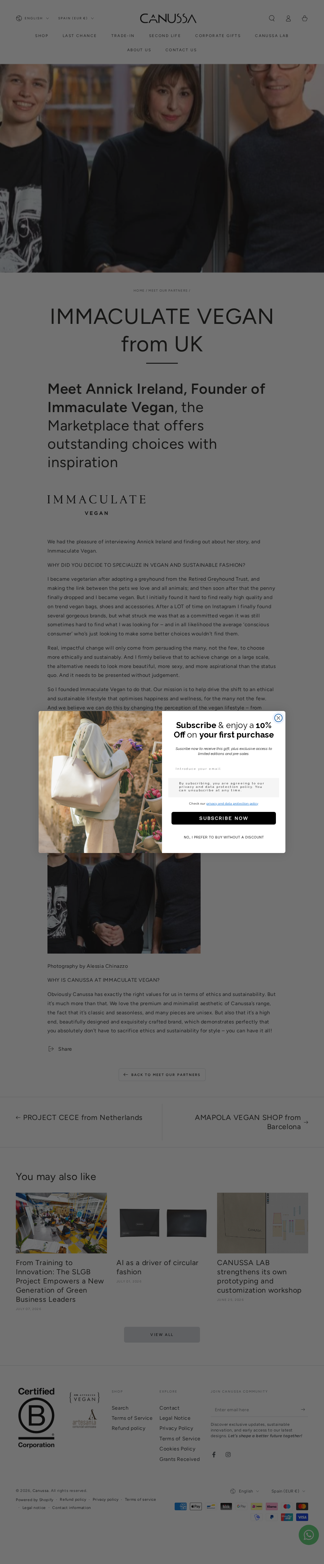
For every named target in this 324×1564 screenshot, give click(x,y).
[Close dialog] (278, 718)
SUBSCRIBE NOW (223, 818)
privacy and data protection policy (232, 803)
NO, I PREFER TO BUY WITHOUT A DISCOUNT (224, 837)
